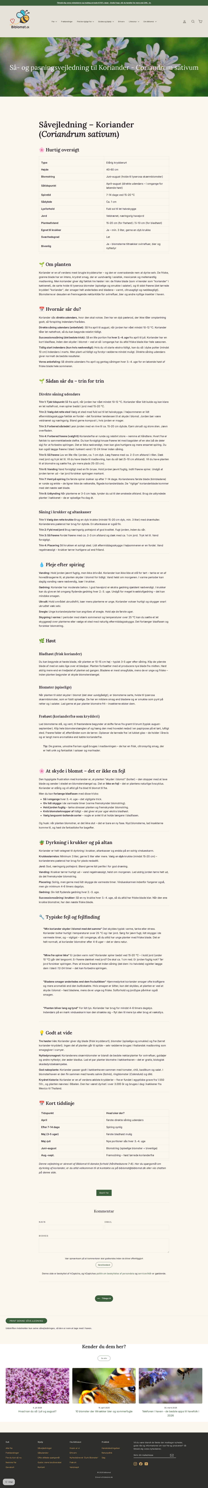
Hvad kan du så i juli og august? (37, 1411)
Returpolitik (107, 1453)
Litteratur (133, 21)
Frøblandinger (67, 21)
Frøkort (73, 1462)
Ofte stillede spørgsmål (49, 1457)
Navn (42, 1222)
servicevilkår (145, 1273)
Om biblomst (148, 21)
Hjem (95, 60)
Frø (53, 21)
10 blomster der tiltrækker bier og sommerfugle (104, 1411)
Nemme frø (11, 1462)
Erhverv (121, 21)
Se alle (104, 1358)
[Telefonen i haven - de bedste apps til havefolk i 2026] (170, 1386)
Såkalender (43, 1453)
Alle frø (9, 1448)
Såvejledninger (107, 60)
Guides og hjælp (105, 21)
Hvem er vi (75, 1448)
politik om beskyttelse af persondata (115, 1273)
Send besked (104, 1265)
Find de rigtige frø (84, 21)
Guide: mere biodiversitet (50, 1462)
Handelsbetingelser (111, 1448)
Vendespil (74, 1467)
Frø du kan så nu (14, 1457)
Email (108, 1222)
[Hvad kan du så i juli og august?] (37, 1386)
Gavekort (10, 1467)
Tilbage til (106, 1298)
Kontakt (41, 1467)
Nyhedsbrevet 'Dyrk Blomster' (84, 1457)
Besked (43, 1236)
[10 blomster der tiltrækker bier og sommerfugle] (104, 1386)
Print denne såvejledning (26, 1321)
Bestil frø (104, 1193)
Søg (103, 1457)
